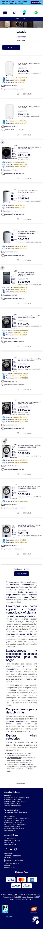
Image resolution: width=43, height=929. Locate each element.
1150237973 (16, 804)
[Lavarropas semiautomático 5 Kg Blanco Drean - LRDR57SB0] (21, 185)
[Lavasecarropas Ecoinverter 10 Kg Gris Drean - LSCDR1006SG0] (21, 141)
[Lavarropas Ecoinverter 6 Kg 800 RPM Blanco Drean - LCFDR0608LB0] (21, 480)
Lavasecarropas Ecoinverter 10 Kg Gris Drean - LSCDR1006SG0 (29, 147)
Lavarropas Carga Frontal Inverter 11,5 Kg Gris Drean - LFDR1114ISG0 (29, 402)
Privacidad (7, 858)
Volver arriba (20, 784)
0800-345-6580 (21, 802)
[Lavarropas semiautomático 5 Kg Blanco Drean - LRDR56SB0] (21, 226)
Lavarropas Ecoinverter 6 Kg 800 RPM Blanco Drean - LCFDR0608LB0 (29, 487)
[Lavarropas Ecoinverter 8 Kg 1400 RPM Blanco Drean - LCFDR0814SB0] (21, 440)
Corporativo (8, 865)
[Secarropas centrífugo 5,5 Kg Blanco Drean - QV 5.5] (21, 100)
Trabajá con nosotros (11, 863)
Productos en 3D (10, 845)
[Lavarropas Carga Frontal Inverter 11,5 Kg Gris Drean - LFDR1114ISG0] (21, 396)
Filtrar (11, 47)
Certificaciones (9, 867)
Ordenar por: (21, 37)
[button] (36, 2)
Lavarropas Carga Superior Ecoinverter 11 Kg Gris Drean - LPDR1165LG (26, 274)
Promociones (8, 854)
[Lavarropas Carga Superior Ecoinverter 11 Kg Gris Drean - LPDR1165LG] (21, 267)
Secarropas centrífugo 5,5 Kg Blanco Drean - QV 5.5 (28, 106)
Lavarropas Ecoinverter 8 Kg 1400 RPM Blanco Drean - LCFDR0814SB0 (29, 446)
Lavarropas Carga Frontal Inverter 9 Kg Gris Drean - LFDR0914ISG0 (29, 359)
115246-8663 (17, 800)
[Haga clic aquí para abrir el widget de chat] (37, 922)
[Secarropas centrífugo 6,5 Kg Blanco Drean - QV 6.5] (21, 57)
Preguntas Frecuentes (12, 841)
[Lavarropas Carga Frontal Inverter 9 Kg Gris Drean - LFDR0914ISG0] (21, 353)
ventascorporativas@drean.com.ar (16, 812)
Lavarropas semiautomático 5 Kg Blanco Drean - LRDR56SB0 (27, 232)
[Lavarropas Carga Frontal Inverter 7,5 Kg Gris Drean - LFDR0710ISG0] (21, 310)
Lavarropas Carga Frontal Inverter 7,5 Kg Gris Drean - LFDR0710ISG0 (29, 316)
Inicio (18, 19)
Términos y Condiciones (12, 856)
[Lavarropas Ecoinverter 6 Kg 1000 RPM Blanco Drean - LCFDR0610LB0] (21, 519)
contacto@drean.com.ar (12, 806)
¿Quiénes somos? (10, 838)
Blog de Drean (9, 843)
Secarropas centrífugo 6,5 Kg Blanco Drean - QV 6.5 (28, 63)
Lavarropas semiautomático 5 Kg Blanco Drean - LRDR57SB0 (27, 191)
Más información (10, 831)
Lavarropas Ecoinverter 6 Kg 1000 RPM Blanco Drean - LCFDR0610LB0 (29, 525)
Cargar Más (21, 573)
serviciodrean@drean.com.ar (14, 829)
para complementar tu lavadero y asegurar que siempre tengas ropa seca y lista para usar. (21, 767)
